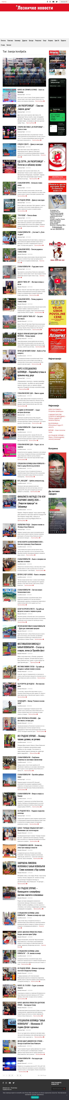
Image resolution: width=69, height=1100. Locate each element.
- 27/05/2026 (28, 529)
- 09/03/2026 (29, 1007)
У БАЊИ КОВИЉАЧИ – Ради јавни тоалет (30, 266)
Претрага (63, 1)
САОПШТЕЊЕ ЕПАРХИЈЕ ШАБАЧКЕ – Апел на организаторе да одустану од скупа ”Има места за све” (57, 379)
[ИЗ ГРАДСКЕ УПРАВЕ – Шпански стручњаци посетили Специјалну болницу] (9, 974)
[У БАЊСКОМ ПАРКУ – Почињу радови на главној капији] (9, 305)
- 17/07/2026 (28, 187)
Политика (10, 40)
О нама (3, 45)
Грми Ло (57, 40)
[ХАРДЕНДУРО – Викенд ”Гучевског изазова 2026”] (9, 706)
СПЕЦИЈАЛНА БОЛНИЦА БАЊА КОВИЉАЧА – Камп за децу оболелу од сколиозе (32, 464)
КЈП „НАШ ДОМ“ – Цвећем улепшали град (31, 480)
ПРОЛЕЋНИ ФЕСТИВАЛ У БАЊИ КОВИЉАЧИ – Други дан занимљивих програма (31, 627)
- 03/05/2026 (29, 613)
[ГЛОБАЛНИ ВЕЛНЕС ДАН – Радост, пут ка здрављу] (9, 450)
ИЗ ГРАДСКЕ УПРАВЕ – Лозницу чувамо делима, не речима (31, 737)
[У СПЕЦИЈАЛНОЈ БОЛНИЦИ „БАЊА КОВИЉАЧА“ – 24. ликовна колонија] (9, 956)
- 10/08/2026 (18, 76)
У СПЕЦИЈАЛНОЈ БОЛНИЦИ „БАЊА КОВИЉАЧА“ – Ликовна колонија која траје (31, 914)
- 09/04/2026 (28, 815)
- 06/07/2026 (29, 286)
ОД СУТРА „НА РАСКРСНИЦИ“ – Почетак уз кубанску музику (31, 163)
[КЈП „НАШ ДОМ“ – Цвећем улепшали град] (9, 486)
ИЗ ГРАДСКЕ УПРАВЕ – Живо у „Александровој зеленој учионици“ (57, 437)
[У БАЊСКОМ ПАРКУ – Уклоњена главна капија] (9, 188)
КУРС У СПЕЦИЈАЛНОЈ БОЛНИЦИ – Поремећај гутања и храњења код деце (32, 372)
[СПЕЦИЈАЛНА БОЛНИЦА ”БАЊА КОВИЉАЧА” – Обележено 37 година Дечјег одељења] (9, 1025)
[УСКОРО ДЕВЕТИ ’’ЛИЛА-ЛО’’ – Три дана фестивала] (9, 322)
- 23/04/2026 (29, 723)
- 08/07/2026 (28, 269)
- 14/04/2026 (29, 798)
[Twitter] (57, 2)
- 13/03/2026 (29, 955)
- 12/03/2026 (29, 973)
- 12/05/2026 (29, 577)
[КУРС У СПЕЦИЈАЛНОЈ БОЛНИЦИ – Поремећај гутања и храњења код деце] (9, 373)
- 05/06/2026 (29, 509)
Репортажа (38, 40)
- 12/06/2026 (29, 449)
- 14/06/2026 (29, 395)
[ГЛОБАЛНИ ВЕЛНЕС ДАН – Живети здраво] (9, 399)
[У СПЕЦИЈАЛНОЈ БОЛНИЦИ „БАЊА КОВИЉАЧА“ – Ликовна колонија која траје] (9, 918)
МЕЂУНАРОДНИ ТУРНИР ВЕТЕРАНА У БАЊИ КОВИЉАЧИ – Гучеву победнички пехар (24, 71)
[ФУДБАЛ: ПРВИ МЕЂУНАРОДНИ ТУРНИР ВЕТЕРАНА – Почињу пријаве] (9, 339)
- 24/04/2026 (29, 705)
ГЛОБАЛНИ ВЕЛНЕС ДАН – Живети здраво (31, 393)
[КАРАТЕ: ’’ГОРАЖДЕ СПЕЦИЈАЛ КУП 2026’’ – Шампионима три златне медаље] (9, 833)
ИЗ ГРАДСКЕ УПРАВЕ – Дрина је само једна (31, 200)
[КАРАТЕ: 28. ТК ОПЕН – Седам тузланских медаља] (9, 991)
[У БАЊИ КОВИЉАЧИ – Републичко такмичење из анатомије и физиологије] (9, 763)
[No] (67, 1095)
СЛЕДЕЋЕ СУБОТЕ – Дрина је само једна (30, 144)
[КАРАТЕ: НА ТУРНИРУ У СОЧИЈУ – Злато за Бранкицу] (9, 95)
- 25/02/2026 (28, 1030)
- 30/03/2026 (29, 833)
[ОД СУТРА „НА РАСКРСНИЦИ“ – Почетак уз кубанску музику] (9, 166)
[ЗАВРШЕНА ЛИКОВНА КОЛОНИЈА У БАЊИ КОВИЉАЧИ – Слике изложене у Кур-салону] (9, 868)
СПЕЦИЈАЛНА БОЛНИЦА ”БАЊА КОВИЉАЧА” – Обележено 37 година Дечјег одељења (31, 1024)
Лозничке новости (54, 474)
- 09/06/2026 (29, 483)
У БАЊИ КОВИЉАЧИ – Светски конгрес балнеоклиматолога (30, 591)
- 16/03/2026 (29, 936)
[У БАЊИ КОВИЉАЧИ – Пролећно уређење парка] (9, 780)
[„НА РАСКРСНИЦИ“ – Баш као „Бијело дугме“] (9, 110)
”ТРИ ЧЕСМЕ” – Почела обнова (27, 215)
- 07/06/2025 (52, 519)
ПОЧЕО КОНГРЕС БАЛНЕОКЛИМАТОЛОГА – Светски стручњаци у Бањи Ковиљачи (31, 543)
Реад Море (57, 395)
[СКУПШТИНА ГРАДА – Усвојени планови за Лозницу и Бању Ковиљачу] (9, 530)
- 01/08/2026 (52, 475)
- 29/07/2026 (28, 94)
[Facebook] (47, 2)
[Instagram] (50, 2)
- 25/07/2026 (28, 131)
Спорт (44, 40)
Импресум (6, 1088)
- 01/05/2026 (29, 671)
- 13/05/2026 (29, 564)
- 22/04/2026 (29, 742)
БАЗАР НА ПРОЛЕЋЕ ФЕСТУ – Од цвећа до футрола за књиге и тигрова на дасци (31, 610)
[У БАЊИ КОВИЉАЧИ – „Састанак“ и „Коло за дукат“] (9, 238)
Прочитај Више (23, 83)
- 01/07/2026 (29, 321)
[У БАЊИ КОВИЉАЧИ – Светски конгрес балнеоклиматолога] (9, 595)
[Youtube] (53, 2)
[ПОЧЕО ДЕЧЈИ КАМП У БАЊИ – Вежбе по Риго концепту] (9, 356)
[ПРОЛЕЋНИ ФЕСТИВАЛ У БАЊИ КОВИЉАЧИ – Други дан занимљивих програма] (9, 631)
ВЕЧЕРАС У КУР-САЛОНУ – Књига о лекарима (32, 574)
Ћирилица (4, 1)
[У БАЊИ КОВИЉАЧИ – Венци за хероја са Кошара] (9, 799)
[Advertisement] (34, 24)
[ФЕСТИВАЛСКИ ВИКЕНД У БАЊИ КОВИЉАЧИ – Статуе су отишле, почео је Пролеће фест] (9, 649)
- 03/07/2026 (29, 304)
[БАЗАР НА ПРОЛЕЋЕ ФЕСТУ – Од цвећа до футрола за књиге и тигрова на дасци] (9, 614)
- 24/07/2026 (28, 146)
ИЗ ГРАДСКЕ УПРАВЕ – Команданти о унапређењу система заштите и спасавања (30, 891)
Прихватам (35, 1097)
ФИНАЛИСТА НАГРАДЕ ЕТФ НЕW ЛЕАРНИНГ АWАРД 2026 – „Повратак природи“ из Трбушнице (31, 501)
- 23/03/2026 (29, 850)
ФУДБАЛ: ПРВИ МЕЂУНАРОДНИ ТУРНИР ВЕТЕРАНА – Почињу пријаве (30, 334)
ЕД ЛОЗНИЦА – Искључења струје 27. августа (56, 425)
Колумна (50, 40)
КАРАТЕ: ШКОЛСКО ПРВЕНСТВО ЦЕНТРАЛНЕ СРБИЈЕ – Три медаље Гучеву (31, 1003)
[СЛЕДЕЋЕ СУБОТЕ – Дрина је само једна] (9, 150)
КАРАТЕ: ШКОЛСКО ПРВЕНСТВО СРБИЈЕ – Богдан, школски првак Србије (30, 933)
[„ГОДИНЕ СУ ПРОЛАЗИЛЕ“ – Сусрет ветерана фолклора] (9, 415)
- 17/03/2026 (29, 917)
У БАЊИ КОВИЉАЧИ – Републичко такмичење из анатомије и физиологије (30, 758)
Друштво (24, 40)
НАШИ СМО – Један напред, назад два (55, 470)
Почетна (3, 40)
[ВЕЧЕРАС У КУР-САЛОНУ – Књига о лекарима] (9, 580)
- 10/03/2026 (29, 990)
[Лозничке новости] (34, 7)
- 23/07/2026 (28, 167)
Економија (17, 40)
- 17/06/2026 (28, 378)
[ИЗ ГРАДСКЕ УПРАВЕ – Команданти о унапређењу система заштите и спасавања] (9, 893)
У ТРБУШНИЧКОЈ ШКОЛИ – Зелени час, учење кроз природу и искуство (30, 846)
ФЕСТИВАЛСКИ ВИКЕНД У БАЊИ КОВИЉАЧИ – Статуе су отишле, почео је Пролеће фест (31, 647)
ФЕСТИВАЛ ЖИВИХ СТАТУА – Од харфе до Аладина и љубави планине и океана (31, 667)
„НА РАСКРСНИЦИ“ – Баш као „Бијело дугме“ (30, 107)
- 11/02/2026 (29, 1063)
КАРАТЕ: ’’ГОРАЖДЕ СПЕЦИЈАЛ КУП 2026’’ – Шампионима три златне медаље (31, 829)
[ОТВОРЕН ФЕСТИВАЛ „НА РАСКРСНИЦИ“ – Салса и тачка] (9, 132)
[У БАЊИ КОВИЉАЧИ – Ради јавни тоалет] (9, 272)
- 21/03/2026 (29, 872)
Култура (31, 40)
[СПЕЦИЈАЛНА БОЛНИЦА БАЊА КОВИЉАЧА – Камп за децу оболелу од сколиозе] (9, 469)
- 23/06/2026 (29, 355)
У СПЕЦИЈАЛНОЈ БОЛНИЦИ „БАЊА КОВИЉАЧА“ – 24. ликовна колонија (29, 952)
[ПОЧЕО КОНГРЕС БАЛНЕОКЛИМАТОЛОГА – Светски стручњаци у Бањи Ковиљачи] (9, 547)
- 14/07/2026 (28, 237)
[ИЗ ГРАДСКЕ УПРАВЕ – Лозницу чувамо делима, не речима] (9, 741)
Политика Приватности (10, 1088)
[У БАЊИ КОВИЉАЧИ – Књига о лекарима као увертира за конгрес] (9, 564)
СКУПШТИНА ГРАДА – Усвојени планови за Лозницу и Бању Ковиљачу (31, 525)
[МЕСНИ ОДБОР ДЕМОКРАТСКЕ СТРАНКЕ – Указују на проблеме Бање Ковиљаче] (9, 1046)
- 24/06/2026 (29, 338)
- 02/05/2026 (29, 653)
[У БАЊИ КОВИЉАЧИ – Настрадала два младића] (9, 1064)
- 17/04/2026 (29, 762)
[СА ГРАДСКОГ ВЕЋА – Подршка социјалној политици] (9, 816)
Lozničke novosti (10, 76)
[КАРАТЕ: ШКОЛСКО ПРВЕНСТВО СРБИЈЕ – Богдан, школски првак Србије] (9, 937)
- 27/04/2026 (29, 688)
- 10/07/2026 (29, 254)
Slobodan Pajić (21, 94)
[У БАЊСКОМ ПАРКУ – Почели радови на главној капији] (9, 255)
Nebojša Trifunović (22, 254)
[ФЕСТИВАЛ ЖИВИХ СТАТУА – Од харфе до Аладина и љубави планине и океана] (9, 672)
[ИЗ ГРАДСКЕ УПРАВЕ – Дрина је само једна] (9, 205)
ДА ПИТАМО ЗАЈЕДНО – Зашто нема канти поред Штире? (57, 514)
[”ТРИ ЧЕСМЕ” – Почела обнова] (9, 221)
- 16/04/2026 (28, 779)
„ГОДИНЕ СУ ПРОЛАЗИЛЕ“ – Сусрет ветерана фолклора (29, 411)
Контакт (9, 45)
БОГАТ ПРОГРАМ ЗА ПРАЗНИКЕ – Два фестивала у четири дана (29, 719)
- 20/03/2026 (29, 897)
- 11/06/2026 (29, 468)
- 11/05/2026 (29, 594)
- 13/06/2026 (29, 432)
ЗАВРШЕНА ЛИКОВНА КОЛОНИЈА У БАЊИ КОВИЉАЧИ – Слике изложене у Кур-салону (31, 866)
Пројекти (63, 40)
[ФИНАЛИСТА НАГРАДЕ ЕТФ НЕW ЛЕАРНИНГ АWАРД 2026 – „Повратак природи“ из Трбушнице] (9, 501)
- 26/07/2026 (28, 112)
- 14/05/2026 (29, 546)
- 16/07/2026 (28, 202)
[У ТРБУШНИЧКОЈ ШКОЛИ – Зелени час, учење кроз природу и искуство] (9, 851)
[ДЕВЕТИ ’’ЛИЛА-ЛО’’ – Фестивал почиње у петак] (9, 287)
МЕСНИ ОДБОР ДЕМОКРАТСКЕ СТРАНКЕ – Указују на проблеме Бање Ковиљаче (31, 1042)
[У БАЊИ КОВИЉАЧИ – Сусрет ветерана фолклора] (9, 433)
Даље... (61, 530)
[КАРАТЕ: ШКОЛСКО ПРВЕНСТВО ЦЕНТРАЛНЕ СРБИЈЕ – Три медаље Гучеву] (9, 1008)
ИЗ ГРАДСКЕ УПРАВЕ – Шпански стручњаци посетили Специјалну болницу (31, 969)
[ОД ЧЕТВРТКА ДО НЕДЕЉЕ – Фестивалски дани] (9, 689)
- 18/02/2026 (29, 1046)
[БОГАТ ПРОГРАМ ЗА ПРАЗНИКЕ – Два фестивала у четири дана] (9, 724)
